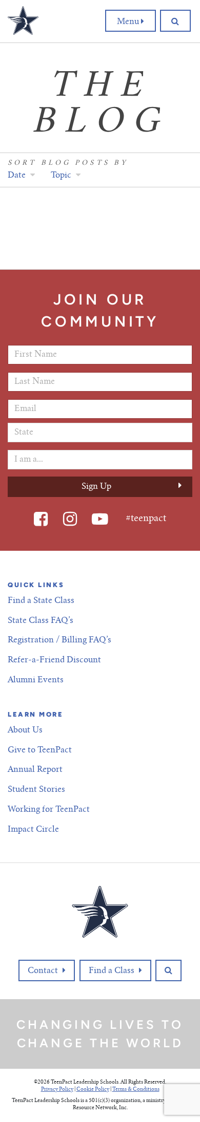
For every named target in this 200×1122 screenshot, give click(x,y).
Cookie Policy (92, 1089)
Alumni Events (36, 680)
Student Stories (36, 790)
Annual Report (35, 770)
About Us (25, 730)
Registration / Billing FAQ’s (59, 640)
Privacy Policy (57, 1089)
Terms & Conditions (135, 1089)
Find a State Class (41, 601)
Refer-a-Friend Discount (54, 660)
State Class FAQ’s (40, 621)
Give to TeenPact (40, 750)
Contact (43, 971)
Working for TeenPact (49, 810)
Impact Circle (33, 830)
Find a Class (111, 971)
